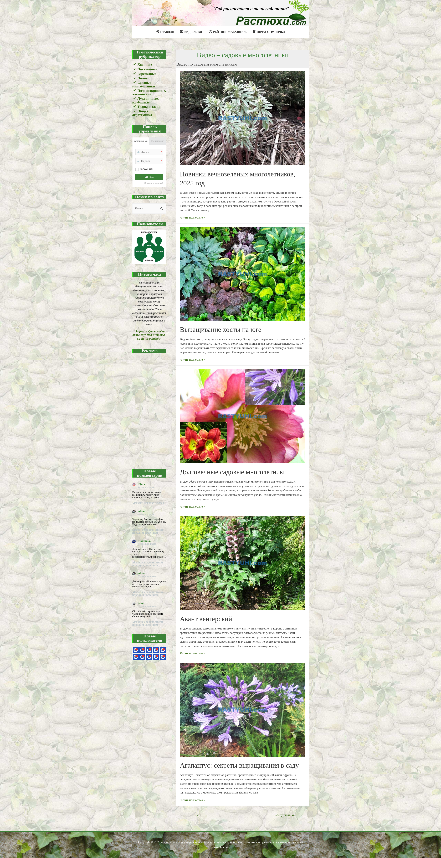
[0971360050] (142, 657)
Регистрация (157, 141)
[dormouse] (163, 650)
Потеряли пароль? (153, 183)
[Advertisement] (149, 409)
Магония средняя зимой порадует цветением (147, 531)
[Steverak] (136, 657)
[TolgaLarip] (156, 657)
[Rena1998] (149, 657)
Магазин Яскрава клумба (148, 502)
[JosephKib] (136, 650)
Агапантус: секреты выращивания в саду (239, 765)
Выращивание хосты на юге (220, 329)
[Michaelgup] (149, 650)
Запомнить (146, 169)
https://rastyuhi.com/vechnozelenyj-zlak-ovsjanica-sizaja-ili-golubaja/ (149, 334)
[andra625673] (142, 650)
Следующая (284, 815)
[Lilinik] (163, 657)
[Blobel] (156, 650)
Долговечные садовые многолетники (233, 472)
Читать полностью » (192, 217)
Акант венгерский (206, 619)
